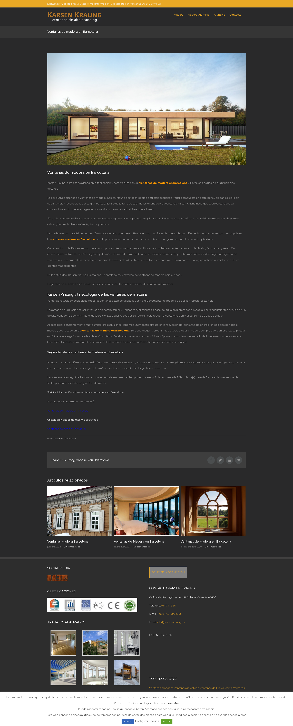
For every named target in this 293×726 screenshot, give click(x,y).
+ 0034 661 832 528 (169, 613)
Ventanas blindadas (161, 688)
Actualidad (70, 438)
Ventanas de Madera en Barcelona (72, 541)
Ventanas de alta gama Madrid (66, 428)
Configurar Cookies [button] (147, 721)
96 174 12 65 (168, 605)
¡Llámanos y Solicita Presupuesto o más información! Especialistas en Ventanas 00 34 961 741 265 (104, 3)
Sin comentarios (75, 546)
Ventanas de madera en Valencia (67, 410)
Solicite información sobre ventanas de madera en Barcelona (85, 392)
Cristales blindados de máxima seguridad (72, 419)
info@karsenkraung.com (172, 622)
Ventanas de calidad (186, 688)
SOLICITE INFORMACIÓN (168, 572)
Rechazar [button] (128, 721)
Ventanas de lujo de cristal (216, 688)
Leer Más (173, 703)
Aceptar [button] (166, 721)
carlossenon (57, 438)
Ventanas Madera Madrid (199, 541)
